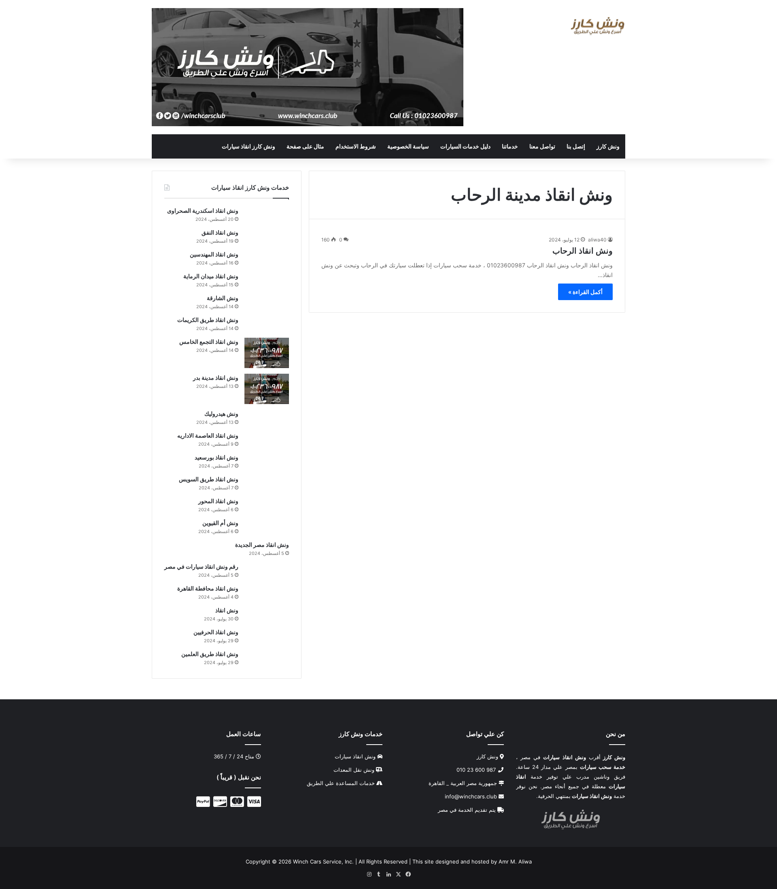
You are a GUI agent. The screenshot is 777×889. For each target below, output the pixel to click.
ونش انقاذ (226, 610)
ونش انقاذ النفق (220, 232)
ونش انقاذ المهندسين (214, 254)
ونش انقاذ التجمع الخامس (208, 341)
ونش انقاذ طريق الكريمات (207, 319)
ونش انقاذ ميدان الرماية (210, 276)
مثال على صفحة (305, 146)
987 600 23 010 (476, 769)
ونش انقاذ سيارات (355, 756)
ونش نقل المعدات (353, 769)
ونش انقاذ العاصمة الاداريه (207, 435)
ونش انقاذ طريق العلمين (209, 653)
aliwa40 (597, 240)
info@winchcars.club (472, 796)
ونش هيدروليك (221, 413)
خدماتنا (510, 146)
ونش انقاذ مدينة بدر (215, 377)
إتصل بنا (576, 146)
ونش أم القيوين (220, 522)
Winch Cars (307, 861)
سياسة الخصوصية (408, 146)
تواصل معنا (542, 146)
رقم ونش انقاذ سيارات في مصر (201, 566)
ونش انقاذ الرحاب (582, 251)
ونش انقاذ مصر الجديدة (262, 544)
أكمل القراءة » (585, 291)
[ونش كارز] (597, 26)
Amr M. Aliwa (515, 861)
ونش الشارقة (222, 297)
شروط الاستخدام (355, 146)
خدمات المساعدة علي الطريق (341, 783)
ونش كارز (608, 146)
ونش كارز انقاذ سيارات (248, 146)
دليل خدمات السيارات (465, 146)
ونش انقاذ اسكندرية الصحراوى (202, 210)
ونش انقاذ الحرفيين (215, 632)
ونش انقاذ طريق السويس (208, 479)
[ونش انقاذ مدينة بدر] (266, 389)
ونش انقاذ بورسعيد (216, 457)
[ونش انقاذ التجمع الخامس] (266, 353)
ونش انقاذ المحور (218, 500)
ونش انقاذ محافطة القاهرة (207, 588)
